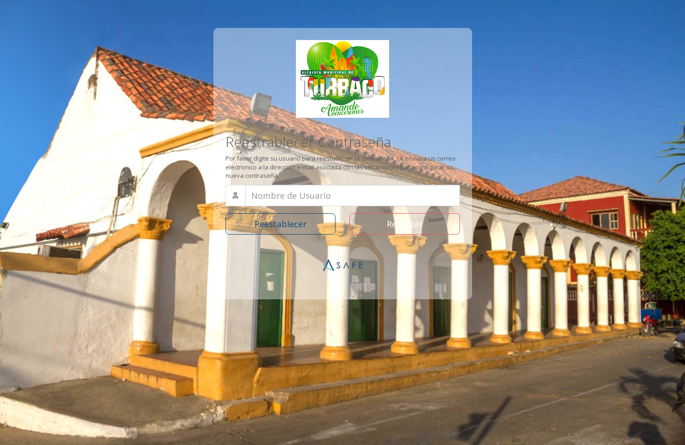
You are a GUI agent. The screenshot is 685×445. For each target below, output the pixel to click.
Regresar (405, 223)
